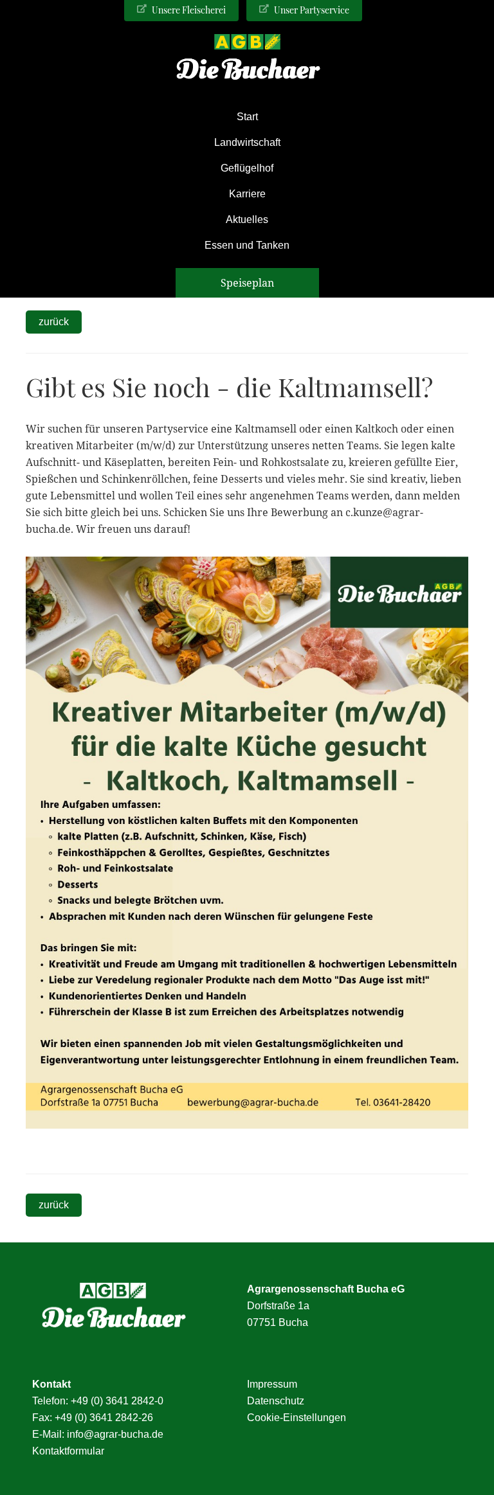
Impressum (272, 1384)
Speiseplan (247, 283)
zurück (54, 321)
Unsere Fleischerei (188, 10)
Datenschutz (275, 1400)
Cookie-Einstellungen (296, 1417)
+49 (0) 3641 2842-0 (117, 1400)
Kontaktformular (68, 1451)
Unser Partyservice (310, 10)
